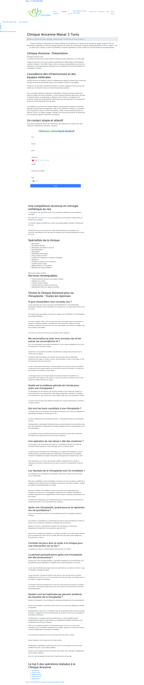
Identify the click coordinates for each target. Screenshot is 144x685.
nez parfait (47, 577)
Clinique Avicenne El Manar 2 (75, 39)
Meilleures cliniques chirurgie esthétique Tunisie (42, 39)
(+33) (36, 1)
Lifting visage (36, 672)
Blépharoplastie (36, 674)
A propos (70, 12)
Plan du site (29, 682)
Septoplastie (36, 678)
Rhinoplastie (35, 670)
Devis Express (23, 22)
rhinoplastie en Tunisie (45, 218)
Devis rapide (113, 12)
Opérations (92, 11)
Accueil (64, 11)
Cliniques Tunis (61, 39)
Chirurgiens (100, 11)
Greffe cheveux (36, 676)
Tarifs (107, 11)
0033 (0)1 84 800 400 (9, 22)
